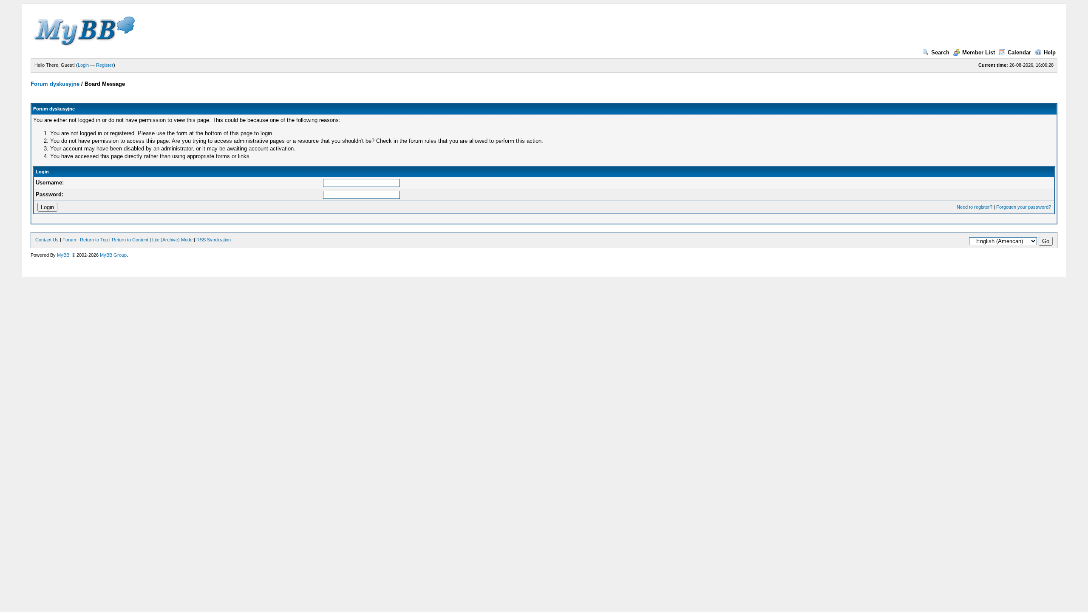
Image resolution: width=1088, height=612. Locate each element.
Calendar (1019, 52)
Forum (69, 239)
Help (1050, 52)
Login (83, 65)
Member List (978, 52)
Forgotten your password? (1023, 207)
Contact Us (47, 239)
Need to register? (974, 207)
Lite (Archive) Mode (172, 239)
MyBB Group (113, 255)
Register (104, 65)
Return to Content (130, 239)
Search (940, 52)
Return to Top (94, 239)
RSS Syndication (213, 239)
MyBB (63, 255)
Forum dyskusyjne (55, 84)
